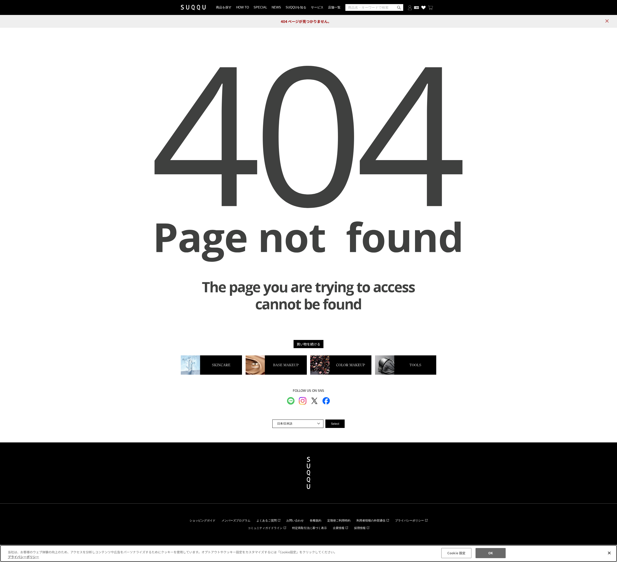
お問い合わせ (295, 520)
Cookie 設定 (456, 553)
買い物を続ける (308, 344)
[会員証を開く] (416, 7)
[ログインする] (410, 7)
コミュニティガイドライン (265, 528)
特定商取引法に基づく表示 (309, 528)
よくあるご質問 (266, 520)
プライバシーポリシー (409, 520)
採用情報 (360, 528)
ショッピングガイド (202, 520)
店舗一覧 (334, 7)
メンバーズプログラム (235, 520)
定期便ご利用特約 (338, 520)
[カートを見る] (430, 7)
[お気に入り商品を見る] (423, 7)
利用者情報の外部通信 (370, 520)
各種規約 (315, 520)
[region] (308, 553)
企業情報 (338, 528)
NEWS (276, 7)
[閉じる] (609, 553)
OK (490, 553)
